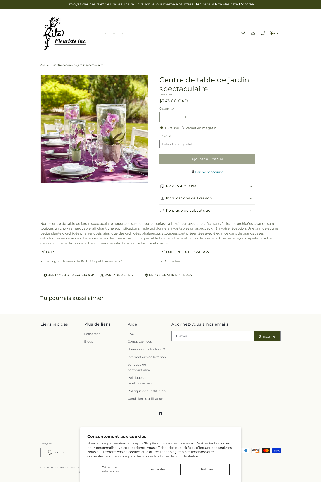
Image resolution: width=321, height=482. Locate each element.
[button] (104, 33)
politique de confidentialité (139, 367)
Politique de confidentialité (176, 456)
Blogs (88, 341)
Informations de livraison (147, 357)
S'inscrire (267, 336)
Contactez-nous (140, 341)
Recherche (92, 334)
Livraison (172, 128)
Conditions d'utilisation (145, 399)
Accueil (45, 65)
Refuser (207, 469)
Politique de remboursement (140, 380)
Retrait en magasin (200, 128)
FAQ (131, 334)
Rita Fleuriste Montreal (66, 467)
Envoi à (169, 136)
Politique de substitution (147, 391)
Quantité (166, 108)
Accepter (158, 469)
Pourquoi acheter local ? (146, 349)
